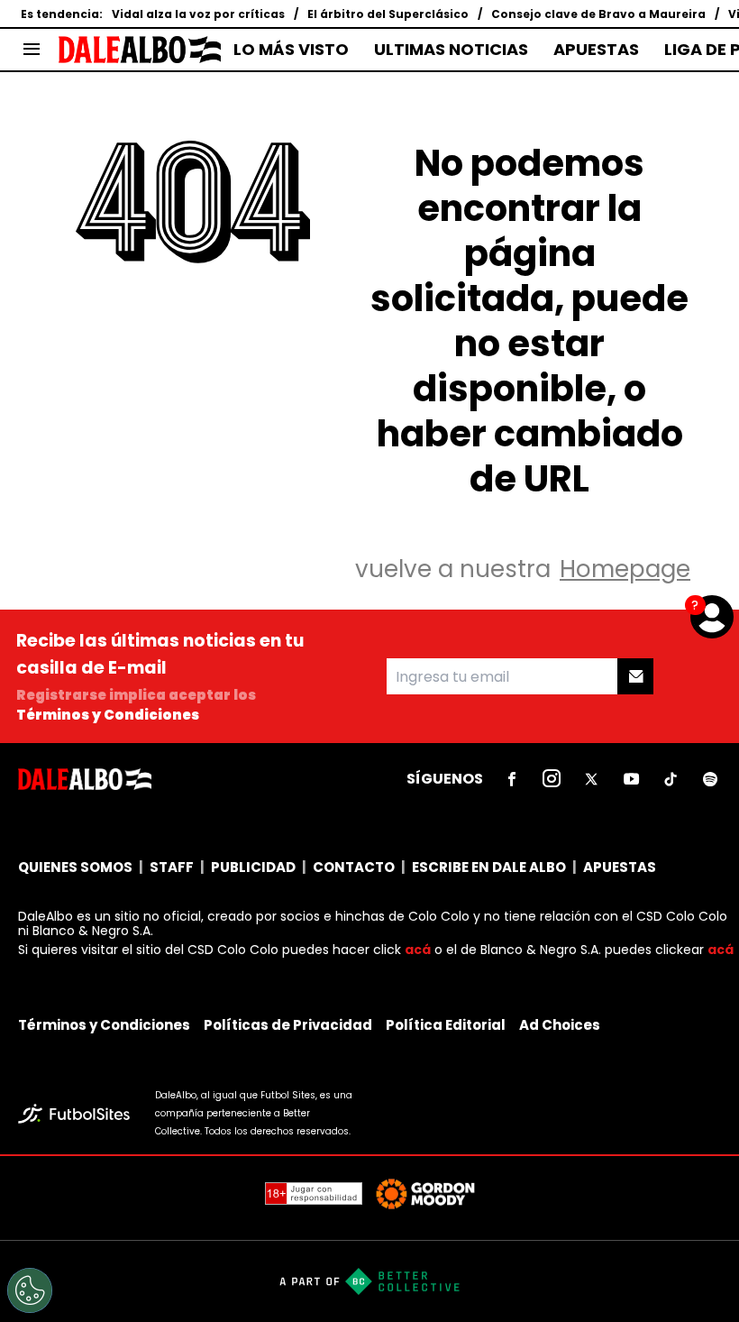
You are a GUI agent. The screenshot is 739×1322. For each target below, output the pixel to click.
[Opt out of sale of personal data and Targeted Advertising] (29, 1290)
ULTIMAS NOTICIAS (451, 50)
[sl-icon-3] (591, 779)
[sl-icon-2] (551, 779)
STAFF (172, 867)
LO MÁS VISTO (291, 50)
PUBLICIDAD (253, 867)
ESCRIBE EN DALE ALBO (489, 867)
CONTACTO (354, 867)
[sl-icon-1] (512, 779)
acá (418, 950)
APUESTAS (596, 50)
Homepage (625, 569)
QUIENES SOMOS (75, 867)
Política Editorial (446, 1024)
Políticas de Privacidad (288, 1024)
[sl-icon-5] (670, 779)
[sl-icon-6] (710, 779)
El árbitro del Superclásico (388, 14)
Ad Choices (559, 1024)
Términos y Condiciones (107, 714)
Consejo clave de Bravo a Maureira (598, 14)
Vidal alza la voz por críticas (198, 14)
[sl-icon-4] (631, 779)
